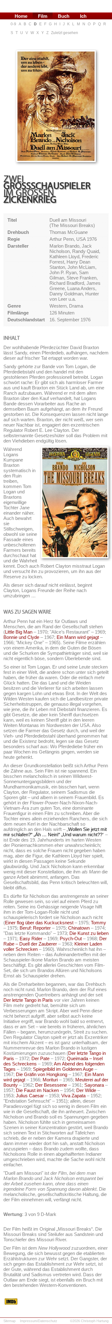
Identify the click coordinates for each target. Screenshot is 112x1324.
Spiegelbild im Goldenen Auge (63, 1069)
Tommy (98, 922)
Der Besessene (51, 1085)
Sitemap (9, 1321)
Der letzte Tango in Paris (28, 1000)
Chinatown (79, 928)
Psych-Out (71, 938)
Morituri (50, 1079)
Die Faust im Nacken (37, 1090)
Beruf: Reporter (35, 928)
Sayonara (94, 1085)
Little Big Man (18, 632)
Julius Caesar (30, 1095)
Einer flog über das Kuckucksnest (39, 922)
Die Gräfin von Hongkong (41, 1074)
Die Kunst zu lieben (89, 933)
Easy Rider (31, 938)
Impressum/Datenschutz (38, 1321)
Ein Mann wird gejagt (78, 637)
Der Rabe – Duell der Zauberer (55, 941)
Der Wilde (86, 1090)
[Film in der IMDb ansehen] (11, 1302)
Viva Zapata (73, 1095)
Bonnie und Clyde (21, 637)
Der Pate (40, 1058)
